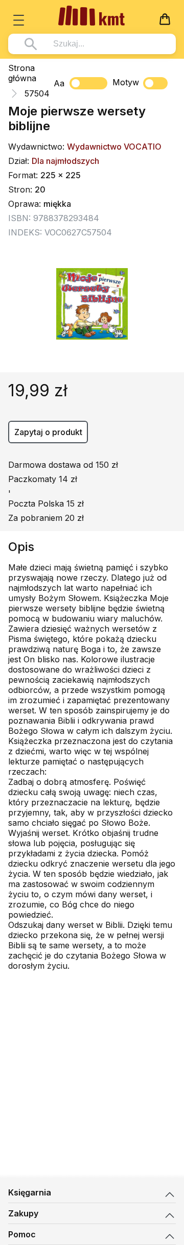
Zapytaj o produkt (48, 432)
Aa (59, 83)
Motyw (125, 82)
